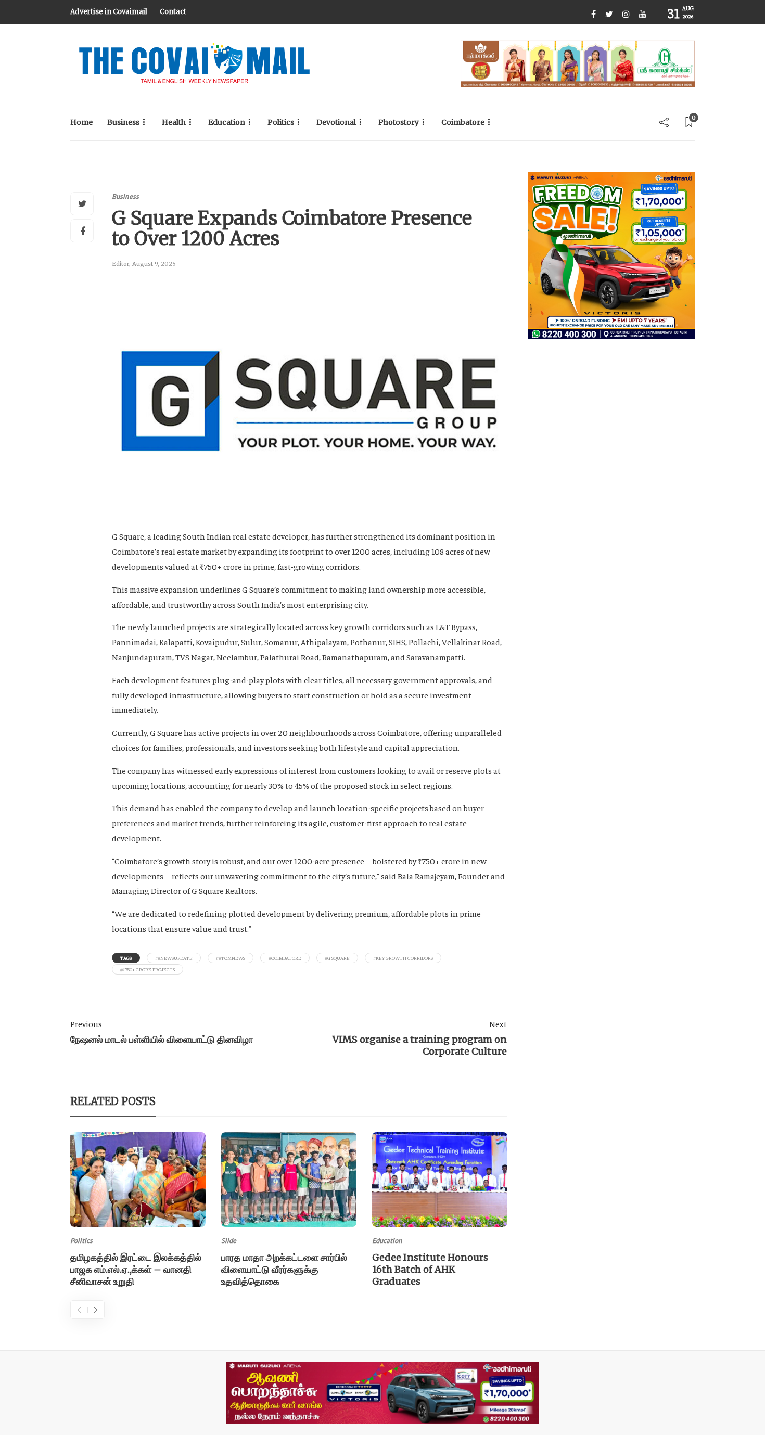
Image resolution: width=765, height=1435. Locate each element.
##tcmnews (230, 958)
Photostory (398, 122)
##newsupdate (174, 958)
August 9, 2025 (154, 263)
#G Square (337, 958)
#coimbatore (285, 958)
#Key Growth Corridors (403, 958)
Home (81, 122)
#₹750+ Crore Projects (147, 969)
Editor (120, 263)
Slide (228, 1241)
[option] (137, 1211)
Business (123, 122)
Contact (173, 11)
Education (226, 122)
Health (174, 122)
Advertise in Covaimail (108, 11)
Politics (280, 122)
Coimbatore (462, 122)
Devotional (336, 122)
